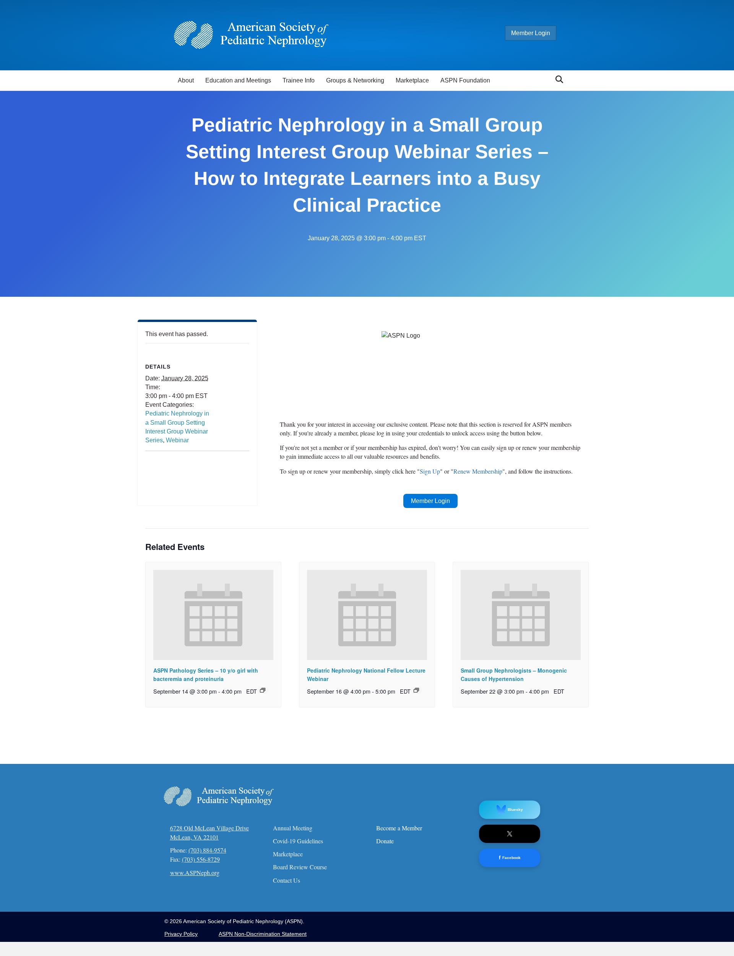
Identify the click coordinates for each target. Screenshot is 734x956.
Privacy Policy (181, 934)
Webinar (177, 440)
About (186, 80)
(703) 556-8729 (201, 859)
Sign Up (430, 471)
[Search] (557, 79)
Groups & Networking (355, 80)
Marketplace (412, 80)
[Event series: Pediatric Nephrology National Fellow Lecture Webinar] (416, 690)
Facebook (510, 858)
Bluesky (515, 809)
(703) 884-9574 (207, 850)
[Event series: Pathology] (262, 690)
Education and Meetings (238, 80)
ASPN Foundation (465, 80)
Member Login (530, 33)
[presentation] (213, 615)
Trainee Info (299, 80)
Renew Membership (477, 471)
